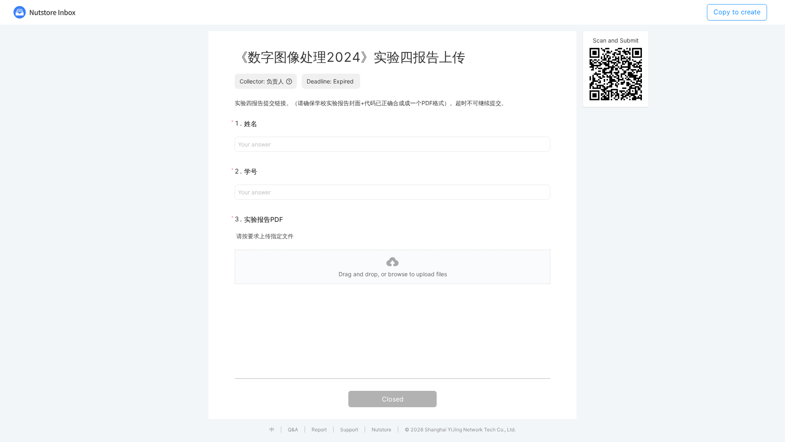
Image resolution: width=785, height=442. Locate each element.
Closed (393, 399)
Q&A (293, 429)
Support (349, 429)
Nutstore (381, 429)
